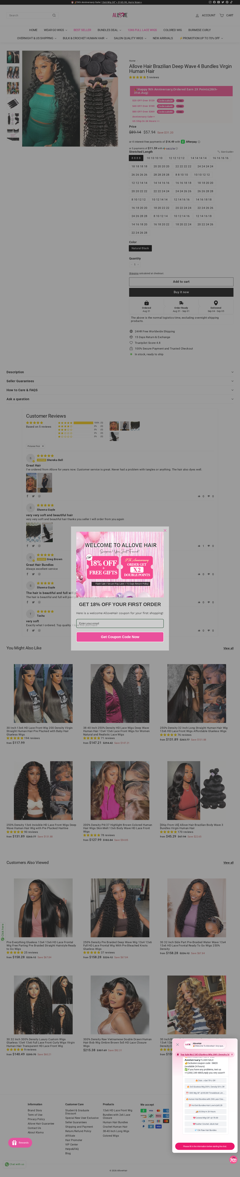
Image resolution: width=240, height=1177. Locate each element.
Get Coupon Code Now (120, 637)
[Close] (165, 530)
